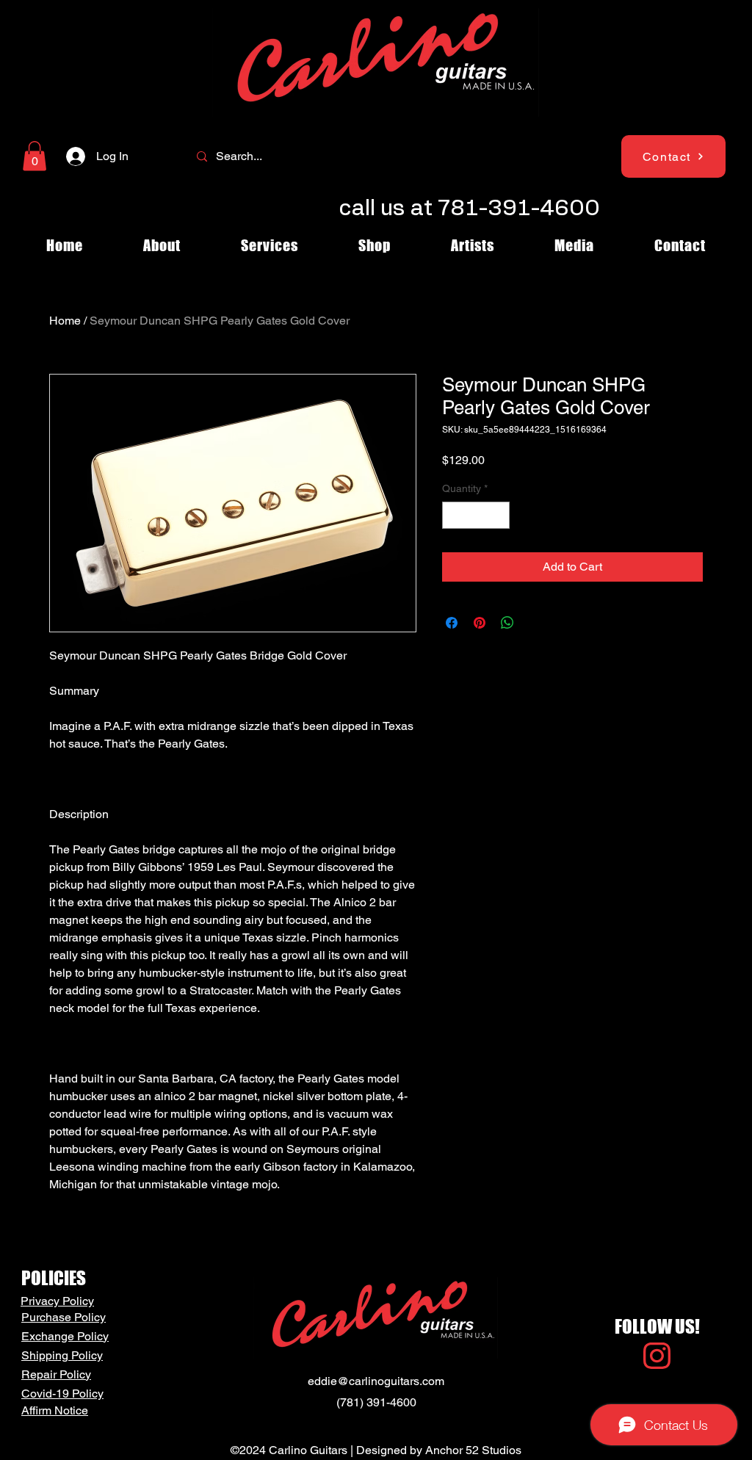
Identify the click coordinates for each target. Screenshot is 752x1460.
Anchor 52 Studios (473, 1450)
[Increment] (498, 515)
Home (65, 321)
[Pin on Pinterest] (479, 623)
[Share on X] (535, 623)
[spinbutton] (476, 515)
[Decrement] (453, 515)
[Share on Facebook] (451, 623)
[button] (34, 156)
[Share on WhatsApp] (507, 623)
